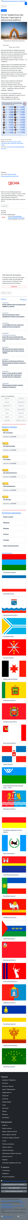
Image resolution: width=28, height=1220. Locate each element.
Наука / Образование (8, 1089)
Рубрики (4, 1159)
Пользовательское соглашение (9, 1206)
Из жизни (21, 398)
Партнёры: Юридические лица (11, 1163)
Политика (7, 409)
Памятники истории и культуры (11, 1153)
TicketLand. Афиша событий (10, 1138)
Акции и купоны (9, 426)
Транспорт (21, 413)
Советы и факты (7, 1147)
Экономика (7, 420)
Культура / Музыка (7, 1086)
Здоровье (7, 398)
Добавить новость (21, 420)
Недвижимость (7, 405)
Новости (3, 299)
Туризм (7, 416)
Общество (21, 405)
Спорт (7, 413)
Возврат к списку (6, 293)
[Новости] (23, 299)
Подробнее (5, 206)
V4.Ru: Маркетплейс (14, 1188)
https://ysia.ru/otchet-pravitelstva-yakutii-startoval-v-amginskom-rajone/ (12, 143)
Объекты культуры (8, 1150)
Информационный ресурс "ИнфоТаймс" (14, 1184)
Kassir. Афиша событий (9, 1134)
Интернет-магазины (11, 512)
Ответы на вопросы (8, 1144)
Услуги (4, 1141)
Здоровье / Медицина (9, 1080)
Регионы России (7, 553)
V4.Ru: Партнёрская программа (14, 1191)
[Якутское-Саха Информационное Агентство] (14, 183)
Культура (7, 402)
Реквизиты (5, 1173)
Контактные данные (8, 1177)
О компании (6, 1170)
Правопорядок (21, 409)
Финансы (21, 416)
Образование (21, 402)
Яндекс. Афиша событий (9, 1131)
